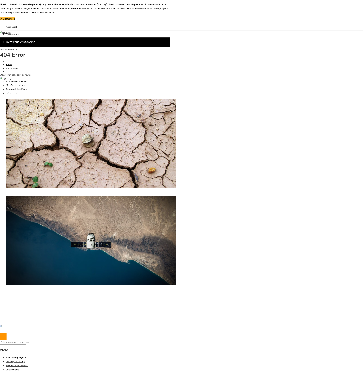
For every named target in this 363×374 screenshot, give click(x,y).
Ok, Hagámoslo (7, 18)
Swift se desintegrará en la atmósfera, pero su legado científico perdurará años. (49, 290)
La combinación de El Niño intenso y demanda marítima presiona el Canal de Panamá (51, 192)
